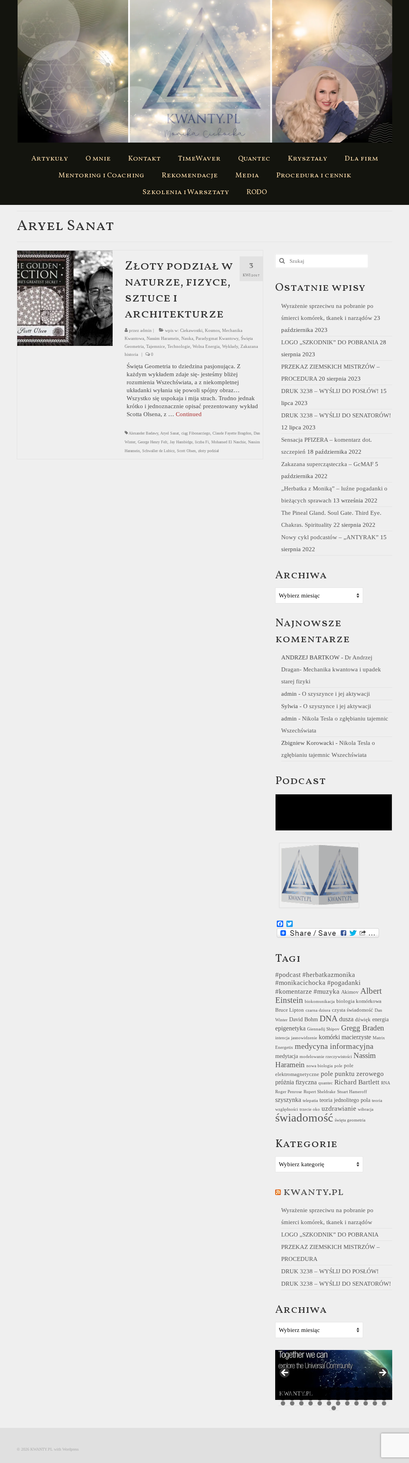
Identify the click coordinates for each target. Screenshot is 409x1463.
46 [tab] (365, 1403)
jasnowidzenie (304, 1038)
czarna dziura (318, 1010)
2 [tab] (292, 1389)
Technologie (178, 346)
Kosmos (212, 330)
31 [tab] (338, 1398)
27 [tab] (301, 1398)
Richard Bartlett (356, 1082)
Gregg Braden (362, 1028)
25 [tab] (283, 1398)
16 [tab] (310, 1394)
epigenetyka (290, 1028)
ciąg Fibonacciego (195, 433)
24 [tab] (384, 1394)
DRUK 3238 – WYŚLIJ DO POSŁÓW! (330, 391)
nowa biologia (319, 1066)
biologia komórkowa (358, 1001)
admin (146, 330)
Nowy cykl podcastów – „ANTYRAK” (330, 537)
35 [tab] (375, 1398)
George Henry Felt (152, 442)
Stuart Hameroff (352, 1092)
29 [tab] (320, 1398)
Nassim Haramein (163, 338)
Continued (189, 414)
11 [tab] (375, 1389)
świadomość (304, 1117)
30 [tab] (329, 1398)
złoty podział (208, 451)
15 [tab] (301, 1394)
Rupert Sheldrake (320, 1092)
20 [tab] (347, 1394)
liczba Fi (202, 442)
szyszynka (288, 1099)
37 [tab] (283, 1403)
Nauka (187, 338)
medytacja (286, 1056)
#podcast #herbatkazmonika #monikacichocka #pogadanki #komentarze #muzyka (318, 983)
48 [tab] (384, 1403)
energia (380, 1019)
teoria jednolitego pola (345, 1100)
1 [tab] (283, 1389)
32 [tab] (347, 1398)
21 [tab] (356, 1394)
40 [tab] (310, 1403)
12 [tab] (384, 1389)
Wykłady (230, 346)
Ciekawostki (191, 330)
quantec (325, 1083)
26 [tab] (292, 1398)
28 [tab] (310, 1398)
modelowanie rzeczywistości (326, 1056)
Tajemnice (155, 346)
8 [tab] (347, 1389)
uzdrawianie (339, 1108)
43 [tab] (338, 1403)
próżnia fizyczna (296, 1082)
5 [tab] (320, 1389)
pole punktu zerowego (352, 1074)
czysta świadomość (352, 1010)
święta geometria (350, 1120)
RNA (385, 1083)
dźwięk (363, 1019)
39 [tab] (301, 1403)
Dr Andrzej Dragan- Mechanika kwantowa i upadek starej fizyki (331, 669)
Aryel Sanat (169, 433)
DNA (329, 1018)
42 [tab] (329, 1403)
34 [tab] (365, 1398)
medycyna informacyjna (334, 1046)
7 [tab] (338, 1389)
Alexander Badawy (143, 433)
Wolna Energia (206, 346)
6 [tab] (329, 1389)
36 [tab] (384, 1398)
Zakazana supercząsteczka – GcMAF (327, 464)
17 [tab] (320, 1394)
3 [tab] (301, 1389)
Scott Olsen (186, 451)
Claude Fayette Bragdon (231, 433)
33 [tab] (356, 1398)
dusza (346, 1019)
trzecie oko (310, 1109)
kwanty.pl (313, 1192)
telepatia (310, 1100)
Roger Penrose (288, 1092)
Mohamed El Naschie (228, 442)
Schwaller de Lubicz (158, 451)
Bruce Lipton (289, 1010)
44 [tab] (347, 1403)
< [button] (285, 1373)
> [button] (382, 1373)
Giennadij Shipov (323, 1029)
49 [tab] (334, 1408)
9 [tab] (356, 1389)
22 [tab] (365, 1394)
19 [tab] (338, 1394)
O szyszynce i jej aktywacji (336, 694)
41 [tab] (320, 1403)
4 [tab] (310, 1389)
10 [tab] (365, 1389)
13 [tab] (283, 1394)
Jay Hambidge (181, 442)
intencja (282, 1038)
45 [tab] (356, 1403)
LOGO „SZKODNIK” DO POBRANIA (329, 342)
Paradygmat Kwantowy (217, 338)
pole (338, 1066)
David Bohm (303, 1019)
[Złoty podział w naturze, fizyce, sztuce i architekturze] (65, 297)
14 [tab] (292, 1394)
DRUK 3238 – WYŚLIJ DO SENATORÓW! (336, 415)
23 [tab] (375, 1394)
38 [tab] (292, 1403)
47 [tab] (375, 1403)
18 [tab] (329, 1394)
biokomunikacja (320, 1001)
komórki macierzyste (345, 1037)
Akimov (350, 992)
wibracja (365, 1109)
